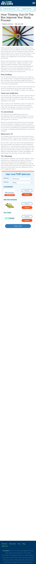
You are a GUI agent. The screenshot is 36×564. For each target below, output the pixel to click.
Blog (23, 544)
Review (27, 190)
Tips (19, 544)
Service (6, 178)
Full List (18, 226)
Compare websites (9, 9)
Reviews (4, 544)
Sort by (6, 182)
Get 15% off (10, 195)
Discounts (12, 544)
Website (27, 194)
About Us (5, 546)
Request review (26, 8)
